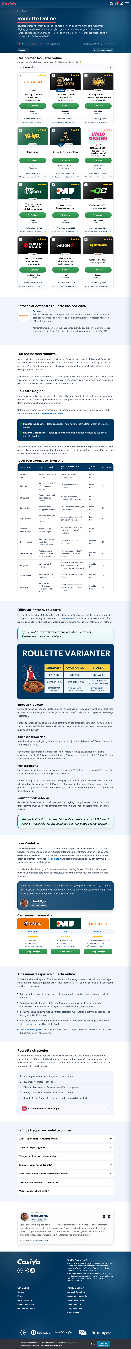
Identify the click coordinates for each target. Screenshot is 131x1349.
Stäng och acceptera (103, 1344)
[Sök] (111, 3)
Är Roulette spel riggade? (32, 1147)
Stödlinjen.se (69, 122)
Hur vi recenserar (24, 1300)
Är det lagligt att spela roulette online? (38, 1138)
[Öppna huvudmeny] (127, 3)
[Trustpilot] (101, 1334)
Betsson (98, 931)
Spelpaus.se (59, 122)
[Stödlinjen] (64, 1334)
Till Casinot (33, 106)
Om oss (20, 1292)
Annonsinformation (76, 1292)
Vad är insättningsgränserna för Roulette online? (43, 1173)
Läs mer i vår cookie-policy (51, 1345)
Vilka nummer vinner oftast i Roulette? (38, 1182)
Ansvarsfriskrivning (76, 1300)
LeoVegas (33, 931)
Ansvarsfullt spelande (77, 1296)
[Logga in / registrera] (121, 3)
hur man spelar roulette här (48, 413)
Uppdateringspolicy (26, 1308)
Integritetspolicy (74, 1308)
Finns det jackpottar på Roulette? (35, 1164)
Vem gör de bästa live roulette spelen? (38, 1156)
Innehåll (22, 50)
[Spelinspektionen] (82, 1334)
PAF (65, 931)
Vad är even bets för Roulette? (34, 1191)
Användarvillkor (74, 1304)
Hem (19, 11)
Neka (93, 1344)
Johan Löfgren (37, 44)
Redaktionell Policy (25, 1304)
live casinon (53, 858)
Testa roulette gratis (31, 1029)
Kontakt (20, 1296)
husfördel (69, 618)
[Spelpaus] (40, 1334)
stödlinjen (38, 122)
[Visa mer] (45, 122)
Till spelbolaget (33, 951)
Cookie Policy (73, 1312)
